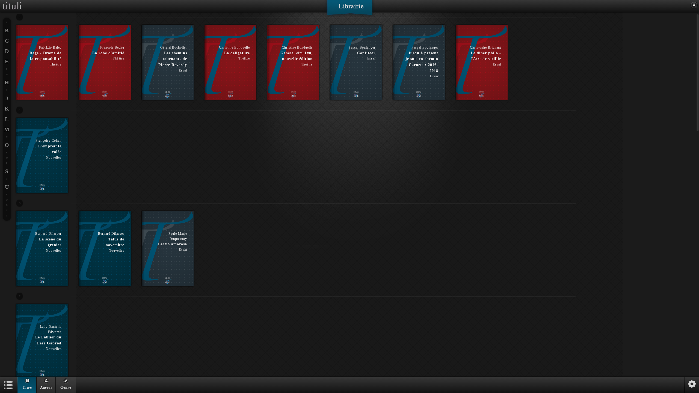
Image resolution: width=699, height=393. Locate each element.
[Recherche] (694, 5)
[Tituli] (12, 2)
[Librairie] (350, 9)
